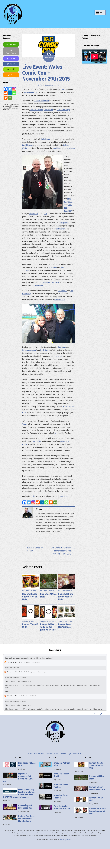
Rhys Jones (57, 356)
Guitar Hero (33, 214)
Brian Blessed (68, 407)
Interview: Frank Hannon (61, 796)
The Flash (55, 282)
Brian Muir (53, 267)
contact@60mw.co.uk (66, 839)
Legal (69, 754)
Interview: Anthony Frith (62, 764)
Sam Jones (62, 347)
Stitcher (12, 58)
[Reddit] (38, 502)
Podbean (12, 44)
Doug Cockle (64, 223)
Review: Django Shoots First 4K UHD (29, 597)
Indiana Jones (69, 148)
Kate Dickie (45, 139)
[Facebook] (24, 502)
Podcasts (49, 754)
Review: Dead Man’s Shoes (64, 625)
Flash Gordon (45, 350)
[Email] (55, 502)
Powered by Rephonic (100, 714)
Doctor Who (48, 110)
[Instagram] (33, 502)
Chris (40, 85)
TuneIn (12, 64)
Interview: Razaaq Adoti (61, 775)
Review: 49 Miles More (96, 777)
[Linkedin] (42, 502)
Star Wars (56, 148)
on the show (60, 229)
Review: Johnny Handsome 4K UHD (65, 597)
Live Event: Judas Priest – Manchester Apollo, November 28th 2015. (61, 551)
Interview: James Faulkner (61, 785)
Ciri (55, 433)
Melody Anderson (29, 350)
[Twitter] (29, 502)
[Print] (51, 502)
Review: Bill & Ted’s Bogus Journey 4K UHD (48, 627)
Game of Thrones (36, 110)
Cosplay (25, 424)
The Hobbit (46, 282)
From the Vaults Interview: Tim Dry (62, 807)
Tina (62, 89)
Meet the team (39, 754)
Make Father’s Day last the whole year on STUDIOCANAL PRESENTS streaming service (19, 793)
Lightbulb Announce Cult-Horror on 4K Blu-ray (18, 777)
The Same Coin (65, 496)
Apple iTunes (11, 53)
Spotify (12, 69)
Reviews (56, 85)
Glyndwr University (41, 101)
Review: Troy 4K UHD (96, 799)
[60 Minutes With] (12, 23)
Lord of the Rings (63, 110)
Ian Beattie (62, 291)
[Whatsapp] (46, 502)
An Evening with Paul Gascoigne (25, 806)
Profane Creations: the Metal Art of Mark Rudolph (26, 818)
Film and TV (26, 591)
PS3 (45, 214)
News (56, 754)
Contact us (77, 754)
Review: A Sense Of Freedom (34, 549)
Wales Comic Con (30, 92)
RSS (12, 75)
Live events (49, 85)
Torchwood (39, 285)
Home (30, 754)
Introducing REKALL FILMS (26, 764)
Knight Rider (36, 441)
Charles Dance (59, 300)
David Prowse (27, 145)
